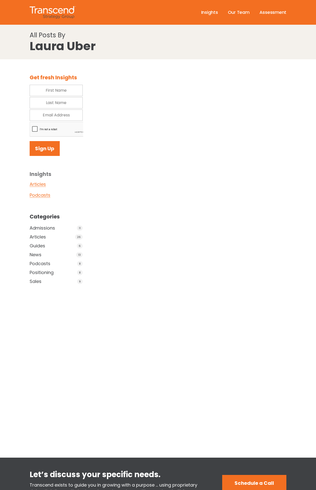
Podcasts (40, 195)
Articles (38, 184)
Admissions (42, 228)
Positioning (42, 273)
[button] (254, 483)
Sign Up (44, 148)
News (35, 255)
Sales (35, 281)
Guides (37, 246)
